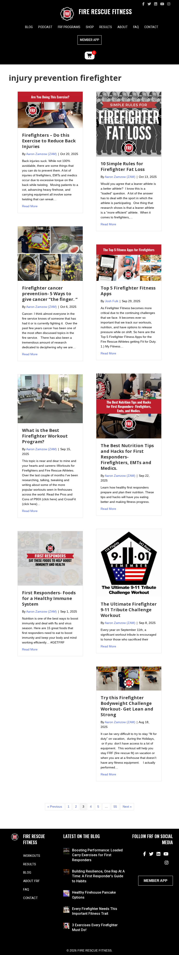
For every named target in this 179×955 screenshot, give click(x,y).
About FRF (31, 881)
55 (115, 806)
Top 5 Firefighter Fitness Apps (128, 290)
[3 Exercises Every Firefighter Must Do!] (66, 925)
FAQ (136, 27)
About (122, 27)
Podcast (45, 27)
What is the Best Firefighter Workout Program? (45, 436)
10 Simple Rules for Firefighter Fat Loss (123, 166)
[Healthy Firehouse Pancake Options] (66, 893)
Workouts (31, 856)
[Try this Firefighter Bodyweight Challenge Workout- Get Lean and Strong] (128, 678)
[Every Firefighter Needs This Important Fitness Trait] (66, 909)
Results (105, 27)
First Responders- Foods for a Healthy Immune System (49, 598)
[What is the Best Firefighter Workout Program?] (50, 398)
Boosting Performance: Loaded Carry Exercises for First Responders (97, 855)
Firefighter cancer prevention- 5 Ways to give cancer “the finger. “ (49, 293)
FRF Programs (69, 27)
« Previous (54, 806)
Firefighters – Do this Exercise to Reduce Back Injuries (49, 140)
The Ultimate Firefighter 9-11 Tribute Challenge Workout (129, 609)
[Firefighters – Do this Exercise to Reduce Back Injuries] (50, 109)
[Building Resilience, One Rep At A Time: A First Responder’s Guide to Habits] (66, 872)
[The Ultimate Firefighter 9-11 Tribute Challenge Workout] (128, 562)
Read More (30, 206)
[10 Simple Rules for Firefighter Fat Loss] (128, 123)
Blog (29, 27)
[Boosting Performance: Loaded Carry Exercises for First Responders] (66, 850)
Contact (151, 27)
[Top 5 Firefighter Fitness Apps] (128, 262)
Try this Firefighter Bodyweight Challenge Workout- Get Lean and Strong (127, 706)
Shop (90, 27)
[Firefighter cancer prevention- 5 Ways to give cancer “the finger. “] (50, 253)
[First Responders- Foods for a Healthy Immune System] (50, 558)
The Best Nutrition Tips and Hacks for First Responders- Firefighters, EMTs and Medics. (127, 457)
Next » (127, 806)
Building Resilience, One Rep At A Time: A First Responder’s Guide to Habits (98, 876)
